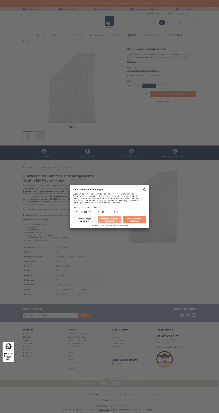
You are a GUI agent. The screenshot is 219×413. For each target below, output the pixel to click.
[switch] (8, 358)
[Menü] (12, 343)
